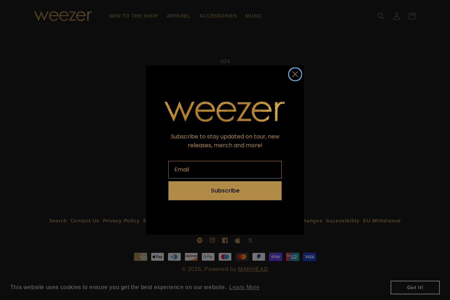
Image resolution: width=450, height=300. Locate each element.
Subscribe (225, 191)
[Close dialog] (295, 74)
